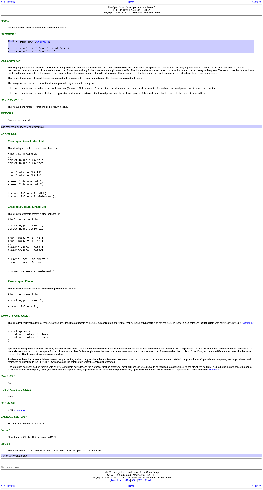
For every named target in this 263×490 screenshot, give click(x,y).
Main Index (117, 480)
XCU (140, 480)
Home (131, 2)
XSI (11, 41)
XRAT (148, 480)
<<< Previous (8, 2)
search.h (42, 41)
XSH (134, 480)
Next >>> (257, 2)
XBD (127, 480)
